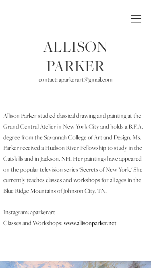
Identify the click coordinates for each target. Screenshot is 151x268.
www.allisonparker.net (90, 223)
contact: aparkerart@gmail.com (76, 79)
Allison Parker (75, 56)
